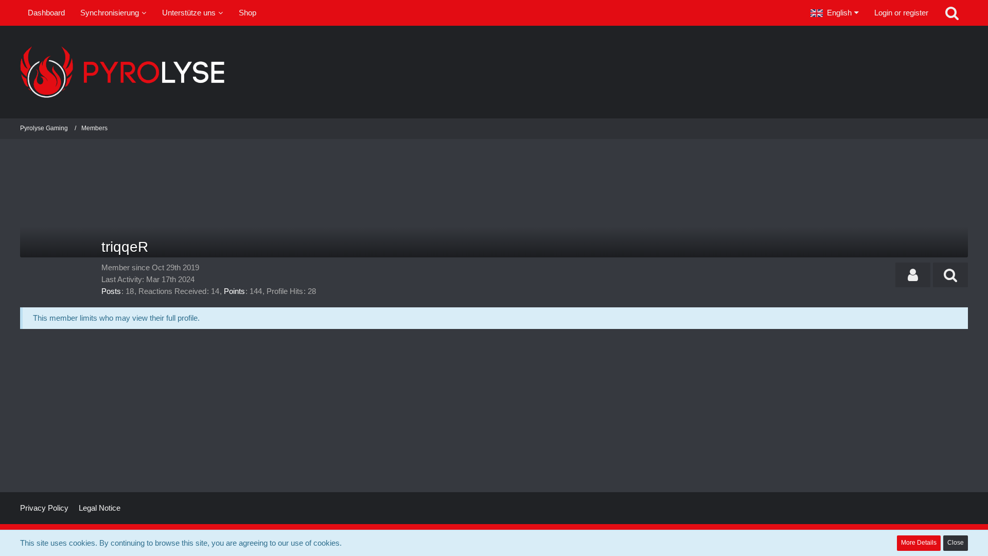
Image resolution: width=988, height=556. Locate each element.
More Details (919, 542)
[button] (835, 13)
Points (234, 291)
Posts (111, 291)
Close (955, 542)
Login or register (901, 12)
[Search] (952, 13)
